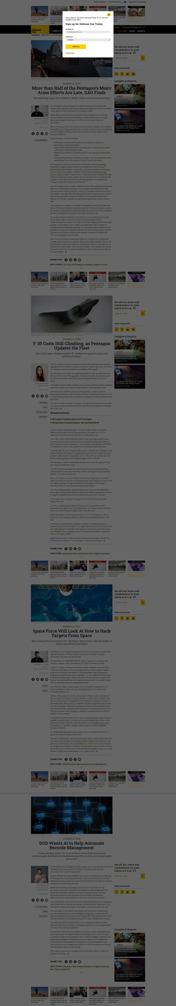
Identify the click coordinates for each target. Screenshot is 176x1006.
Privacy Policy (70, 53)
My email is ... (70, 29)
